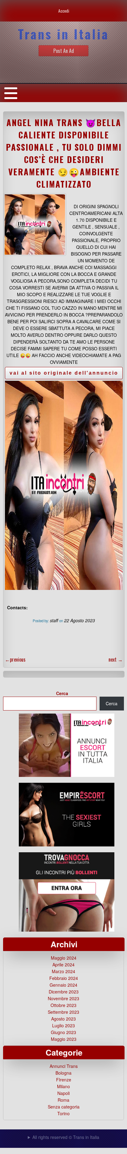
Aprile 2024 (63, 964)
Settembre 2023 (63, 1012)
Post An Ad (63, 50)
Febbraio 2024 (63, 978)
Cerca (62, 693)
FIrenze (63, 1079)
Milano (63, 1086)
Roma (63, 1100)
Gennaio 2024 (63, 985)
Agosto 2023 (63, 1019)
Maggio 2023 (63, 1039)
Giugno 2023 (63, 1032)
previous (15, 659)
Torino (63, 1113)
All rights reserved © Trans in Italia (65, 1137)
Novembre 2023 (63, 998)
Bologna (63, 1073)
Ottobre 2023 (63, 1005)
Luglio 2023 (63, 1025)
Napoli (63, 1093)
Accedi (63, 10)
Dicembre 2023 (64, 992)
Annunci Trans (64, 1066)
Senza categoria (64, 1107)
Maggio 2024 (63, 958)
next (116, 659)
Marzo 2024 (63, 971)
